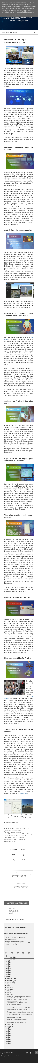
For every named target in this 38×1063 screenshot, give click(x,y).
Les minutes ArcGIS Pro (12, 939)
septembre (10, 984)
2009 (7, 1039)
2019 (7, 970)
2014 (7, 1030)
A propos (6, 18)
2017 (7, 974)
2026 (11, 957)
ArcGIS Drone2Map (24, 834)
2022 (7, 965)
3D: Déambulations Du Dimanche (14, 941)
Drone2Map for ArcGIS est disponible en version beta (20, 1012)
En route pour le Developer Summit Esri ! (17, 1016)
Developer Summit (10, 841)
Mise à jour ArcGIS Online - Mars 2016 (16, 1022)
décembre (10, 978)
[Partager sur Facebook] (23, 859)
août (8, 985)
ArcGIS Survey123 (19, 837)
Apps (7, 832)
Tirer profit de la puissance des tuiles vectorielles (19, 996)
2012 (7, 1034)
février (9, 1024)
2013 (7, 1031)
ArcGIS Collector (16, 832)
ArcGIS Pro (8, 837)
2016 (7, 976)
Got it (24, 15)
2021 (7, 967)
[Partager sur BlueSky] (13, 854)
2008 (7, 1041)
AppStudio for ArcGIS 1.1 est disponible (16, 1011)
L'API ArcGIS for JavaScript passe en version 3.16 (19, 1014)
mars (8, 994)
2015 (7, 1028)
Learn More (16, 15)
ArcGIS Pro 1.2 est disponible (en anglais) (17, 1019)
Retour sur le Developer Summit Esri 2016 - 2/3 (18, 1007)
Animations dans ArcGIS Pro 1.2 (14, 1004)
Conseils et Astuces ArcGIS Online (15, 937)
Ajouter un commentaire (13, 830)
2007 (7, 1043)
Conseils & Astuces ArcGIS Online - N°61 (17, 1002)
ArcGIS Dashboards (10, 834)
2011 (7, 1035)
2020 (7, 968)
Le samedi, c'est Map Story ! (14, 997)
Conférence (21, 839)
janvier (9, 1026)
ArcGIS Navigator (21, 836)
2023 (7, 963)
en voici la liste (22, 793)
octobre (9, 982)
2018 (7, 972)
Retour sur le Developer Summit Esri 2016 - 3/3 (18, 1006)
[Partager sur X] (13, 859)
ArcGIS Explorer (9, 836)
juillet (8, 987)
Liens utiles (16, 18)
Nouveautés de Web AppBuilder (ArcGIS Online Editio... (20, 1021)
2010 (7, 1037)
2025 (11, 959)
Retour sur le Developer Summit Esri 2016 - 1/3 (18, 1009)
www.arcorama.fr (19, 1053)
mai (8, 990)
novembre (10, 980)
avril (8, 992)
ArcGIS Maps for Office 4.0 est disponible (17, 999)
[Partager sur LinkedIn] (23, 854)
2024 (7, 961)
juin (8, 989)
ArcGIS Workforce (10, 839)
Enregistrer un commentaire (15, 919)
